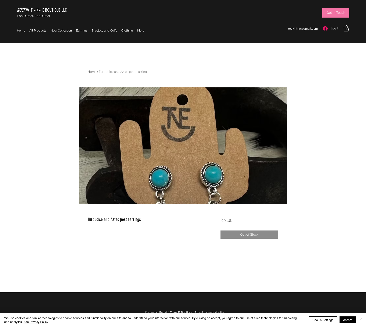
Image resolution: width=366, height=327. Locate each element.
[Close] (360, 320)
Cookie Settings (322, 320)
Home (92, 71)
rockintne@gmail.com (303, 28)
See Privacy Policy (36, 322)
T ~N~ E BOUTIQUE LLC (42, 10)
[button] (346, 28)
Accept (347, 320)
